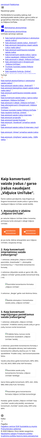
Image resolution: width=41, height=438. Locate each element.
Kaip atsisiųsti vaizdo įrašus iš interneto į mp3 (19, 127)
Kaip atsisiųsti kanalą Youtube (13, 120)
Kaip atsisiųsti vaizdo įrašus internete (16, 115)
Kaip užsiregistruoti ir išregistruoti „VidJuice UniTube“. (19, 63)
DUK (17, 426)
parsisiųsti (5, 4)
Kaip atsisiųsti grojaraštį (11, 117)
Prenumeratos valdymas (11, 429)
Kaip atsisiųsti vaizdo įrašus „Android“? (21, 43)
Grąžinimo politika (8, 436)
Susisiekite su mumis (28, 426)
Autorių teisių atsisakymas (27, 436)
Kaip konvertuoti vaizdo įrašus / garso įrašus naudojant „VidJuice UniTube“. (21, 55)
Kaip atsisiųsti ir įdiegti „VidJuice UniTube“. (22, 59)
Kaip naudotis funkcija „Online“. (18, 71)
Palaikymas (14, 4)
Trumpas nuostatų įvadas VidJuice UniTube (18, 110)
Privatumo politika (24, 433)
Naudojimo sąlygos (9, 433)
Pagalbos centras (8, 426)
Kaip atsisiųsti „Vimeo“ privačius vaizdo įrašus (19, 132)
